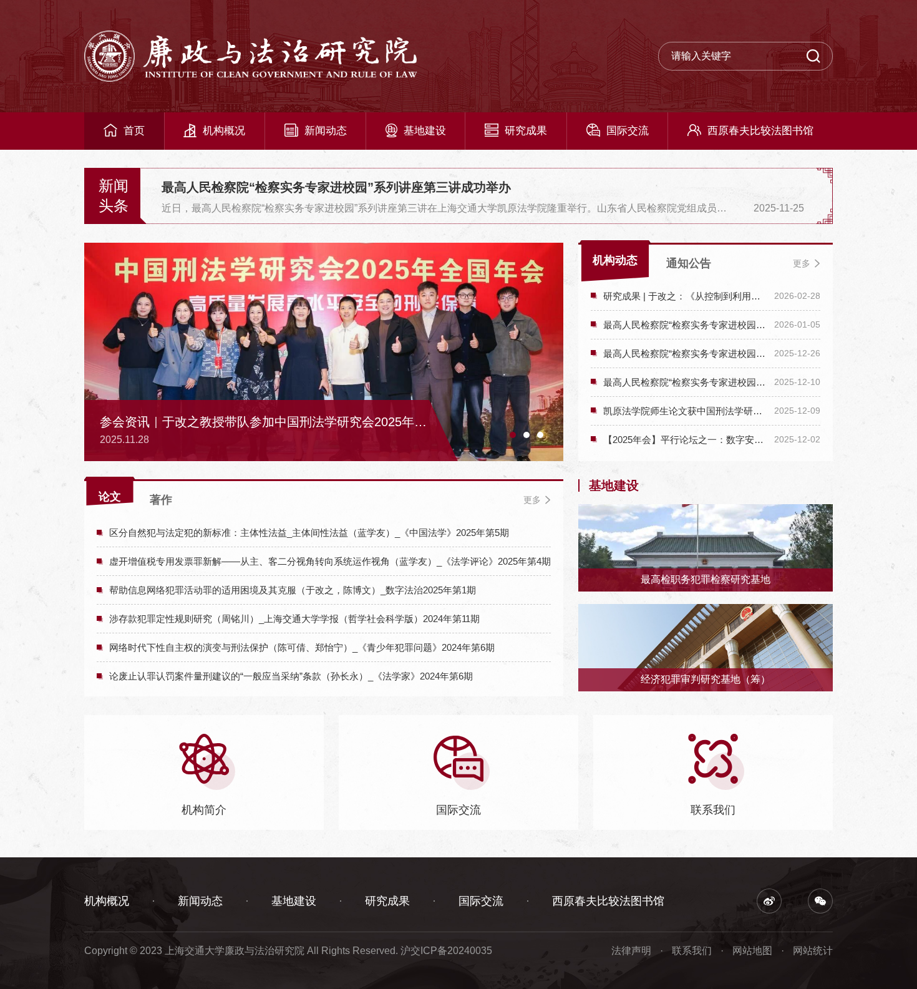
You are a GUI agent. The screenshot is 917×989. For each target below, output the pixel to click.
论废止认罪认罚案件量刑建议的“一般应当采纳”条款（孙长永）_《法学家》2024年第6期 (291, 676)
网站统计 (813, 950)
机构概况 (224, 131)
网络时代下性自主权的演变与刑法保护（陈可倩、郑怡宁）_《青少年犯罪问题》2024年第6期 (302, 647)
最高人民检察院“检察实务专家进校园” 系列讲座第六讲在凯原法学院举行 (685, 324)
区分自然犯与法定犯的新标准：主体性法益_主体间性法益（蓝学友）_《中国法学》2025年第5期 (309, 532)
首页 (134, 131)
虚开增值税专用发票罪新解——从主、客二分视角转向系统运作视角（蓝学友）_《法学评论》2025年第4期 (330, 561)
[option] (483, 196)
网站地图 (752, 950)
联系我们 (692, 950)
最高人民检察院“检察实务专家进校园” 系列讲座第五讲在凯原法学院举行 (685, 353)
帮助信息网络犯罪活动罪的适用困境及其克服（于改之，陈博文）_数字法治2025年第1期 (292, 590)
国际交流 (627, 131)
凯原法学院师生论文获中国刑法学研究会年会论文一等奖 (685, 411)
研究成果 (526, 131)
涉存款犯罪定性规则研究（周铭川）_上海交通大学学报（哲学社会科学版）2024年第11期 (294, 618)
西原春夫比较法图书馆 (760, 131)
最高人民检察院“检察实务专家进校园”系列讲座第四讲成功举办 (685, 382)
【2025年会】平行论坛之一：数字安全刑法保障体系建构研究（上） (685, 439)
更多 (801, 263)
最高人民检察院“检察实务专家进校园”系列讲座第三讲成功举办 (336, 187)
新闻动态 (325, 131)
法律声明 (631, 950)
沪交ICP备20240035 (446, 950)
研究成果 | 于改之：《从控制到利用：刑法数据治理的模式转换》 (685, 296)
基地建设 (425, 131)
